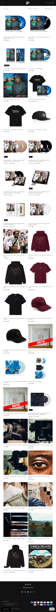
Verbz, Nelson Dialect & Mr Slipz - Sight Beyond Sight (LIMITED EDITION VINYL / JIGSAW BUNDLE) (14, 192)
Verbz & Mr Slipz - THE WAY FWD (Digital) (11, 99)
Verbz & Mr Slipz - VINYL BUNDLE (34, 381)
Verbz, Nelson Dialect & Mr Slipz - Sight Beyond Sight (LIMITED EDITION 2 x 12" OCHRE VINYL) (14, 161)
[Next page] (31, 578)
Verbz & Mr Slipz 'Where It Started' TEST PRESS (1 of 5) (14, 413)
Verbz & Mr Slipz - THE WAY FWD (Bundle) (36, 99)
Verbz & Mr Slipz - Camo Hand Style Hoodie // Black (13, 570)
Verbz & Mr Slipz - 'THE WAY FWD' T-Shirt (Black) (13, 129)
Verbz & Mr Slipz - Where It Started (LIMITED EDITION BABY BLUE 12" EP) (15, 382)
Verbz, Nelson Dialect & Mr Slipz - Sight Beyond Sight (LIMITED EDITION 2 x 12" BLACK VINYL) (39, 161)
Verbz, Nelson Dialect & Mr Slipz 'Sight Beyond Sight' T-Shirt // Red (40, 287)
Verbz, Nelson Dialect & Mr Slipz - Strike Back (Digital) (14, 538)
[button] (2, 2)
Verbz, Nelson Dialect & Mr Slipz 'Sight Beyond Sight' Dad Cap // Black (14, 350)
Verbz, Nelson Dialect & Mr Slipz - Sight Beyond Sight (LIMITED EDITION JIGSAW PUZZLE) (39, 192)
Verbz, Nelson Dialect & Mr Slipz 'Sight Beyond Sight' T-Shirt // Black (15, 319)
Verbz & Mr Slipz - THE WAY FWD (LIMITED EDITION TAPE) (14, 68)
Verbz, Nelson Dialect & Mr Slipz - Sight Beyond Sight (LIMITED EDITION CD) (39, 224)
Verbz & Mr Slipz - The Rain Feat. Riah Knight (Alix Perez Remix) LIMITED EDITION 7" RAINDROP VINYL (39, 414)
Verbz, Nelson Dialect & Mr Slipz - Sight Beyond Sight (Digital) (14, 256)
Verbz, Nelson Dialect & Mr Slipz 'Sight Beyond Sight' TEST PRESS (40, 350)
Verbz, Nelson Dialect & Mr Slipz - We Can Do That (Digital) (40, 508)
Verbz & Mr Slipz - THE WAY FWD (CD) (35, 68)
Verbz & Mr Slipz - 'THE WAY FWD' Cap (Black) (37, 129)
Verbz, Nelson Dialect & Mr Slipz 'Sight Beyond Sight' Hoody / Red (40, 256)
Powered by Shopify (16, 608)
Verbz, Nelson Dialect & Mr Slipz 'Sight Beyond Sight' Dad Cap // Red (39, 319)
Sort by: (30, 8)
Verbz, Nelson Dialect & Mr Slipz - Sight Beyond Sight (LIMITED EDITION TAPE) (14, 224)
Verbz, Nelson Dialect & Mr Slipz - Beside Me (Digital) (13, 508)
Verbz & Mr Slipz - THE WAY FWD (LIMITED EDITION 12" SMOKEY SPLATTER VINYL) (14, 38)
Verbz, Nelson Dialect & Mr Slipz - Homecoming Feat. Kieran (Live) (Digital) (40, 445)
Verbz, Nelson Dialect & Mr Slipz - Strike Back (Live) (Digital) (15, 444)
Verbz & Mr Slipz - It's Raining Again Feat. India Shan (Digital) (38, 539)
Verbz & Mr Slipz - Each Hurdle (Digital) (36, 570)
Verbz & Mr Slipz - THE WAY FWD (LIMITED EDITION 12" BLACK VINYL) (39, 38)
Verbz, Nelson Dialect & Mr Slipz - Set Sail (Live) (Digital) (14, 476)
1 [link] (24, 578)
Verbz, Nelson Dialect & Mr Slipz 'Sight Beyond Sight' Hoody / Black (15, 287)
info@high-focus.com (28, 587)
